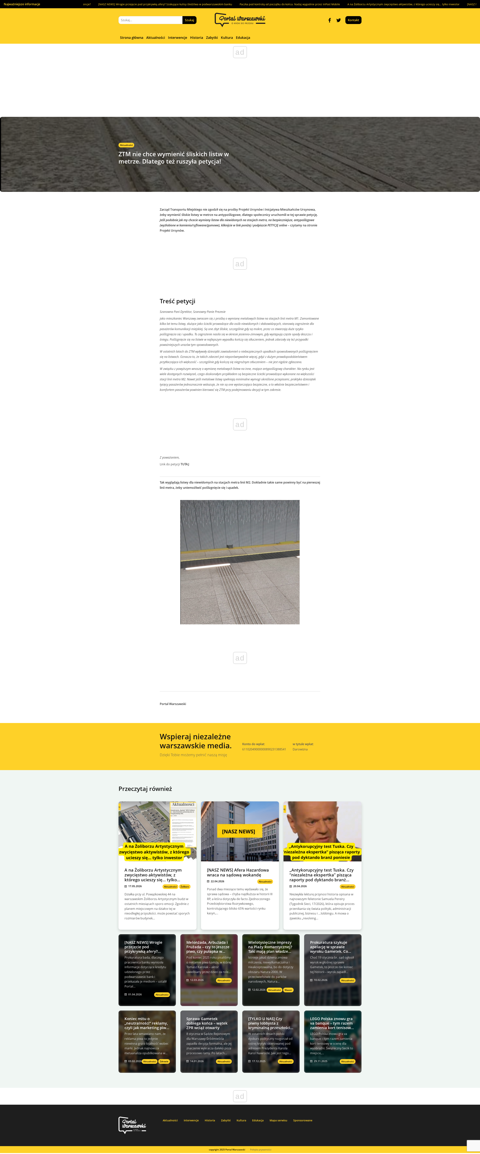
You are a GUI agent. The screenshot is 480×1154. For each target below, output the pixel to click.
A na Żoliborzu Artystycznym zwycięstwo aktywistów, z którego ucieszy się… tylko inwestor (336, 4)
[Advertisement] (240, 88)
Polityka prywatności (260, 1149)
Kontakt (353, 20)
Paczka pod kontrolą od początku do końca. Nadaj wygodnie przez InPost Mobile (223, 4)
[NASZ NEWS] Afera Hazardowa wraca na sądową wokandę (437, 4)
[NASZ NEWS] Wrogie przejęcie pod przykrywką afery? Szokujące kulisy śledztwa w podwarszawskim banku (98, 4)
